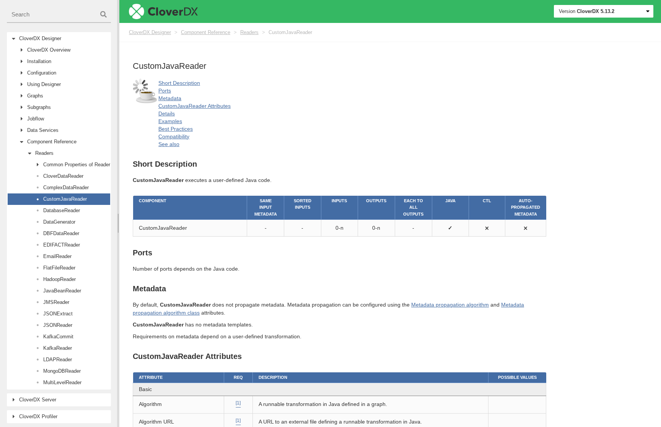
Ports (164, 91)
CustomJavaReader (290, 32)
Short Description (179, 83)
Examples (170, 121)
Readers (249, 32)
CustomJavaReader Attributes (194, 106)
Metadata (169, 98)
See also (168, 144)
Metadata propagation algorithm (450, 305)
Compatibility (173, 136)
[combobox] (59, 14)
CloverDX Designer (150, 32)
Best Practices (175, 129)
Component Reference (205, 32)
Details (166, 113)
